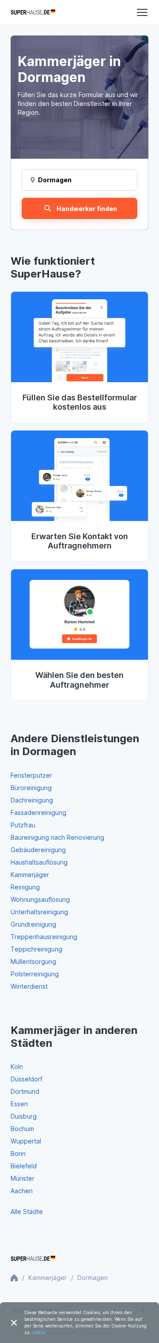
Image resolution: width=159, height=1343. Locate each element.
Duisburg (24, 1116)
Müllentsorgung (33, 961)
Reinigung (25, 887)
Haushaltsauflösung (39, 862)
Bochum (22, 1128)
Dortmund (25, 1091)
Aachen (22, 1190)
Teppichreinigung (36, 949)
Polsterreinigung (35, 974)
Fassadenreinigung (38, 812)
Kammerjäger (30, 874)
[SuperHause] (33, 12)
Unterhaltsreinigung (39, 912)
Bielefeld (24, 1166)
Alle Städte (27, 1211)
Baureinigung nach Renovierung (57, 837)
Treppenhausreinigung (44, 936)
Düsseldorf (26, 1079)
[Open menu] (142, 12)
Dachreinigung (32, 800)
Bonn (18, 1153)
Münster (22, 1178)
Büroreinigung (31, 787)
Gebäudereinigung (38, 850)
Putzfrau (23, 825)
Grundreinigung (33, 924)
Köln (17, 1066)
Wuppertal (26, 1141)
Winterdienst (29, 986)
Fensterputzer (31, 775)
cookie (38, 1332)
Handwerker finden (87, 208)
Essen (19, 1104)
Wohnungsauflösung (40, 899)
